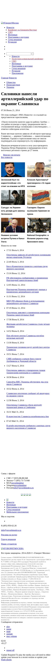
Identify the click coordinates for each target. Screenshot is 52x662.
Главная (4, 78)
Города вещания (8, 539)
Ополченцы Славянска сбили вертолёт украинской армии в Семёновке (24, 406)
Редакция (12, 42)
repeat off (10, 650)
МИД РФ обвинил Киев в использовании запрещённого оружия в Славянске (25, 302)
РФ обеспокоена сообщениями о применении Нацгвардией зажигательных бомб (27, 279)
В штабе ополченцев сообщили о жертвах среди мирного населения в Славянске (28, 426)
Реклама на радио (9, 535)
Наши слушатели (9, 544)
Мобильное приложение (17, 512)
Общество (11, 82)
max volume (11, 636)
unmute (9, 634)
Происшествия (13, 85)
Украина (10, 87)
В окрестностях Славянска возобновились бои (27, 416)
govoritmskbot (17, 483)
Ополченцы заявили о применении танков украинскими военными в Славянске (25, 371)
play (8, 626)
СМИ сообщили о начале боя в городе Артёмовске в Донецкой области (23, 360)
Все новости (6, 157)
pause (8, 629)
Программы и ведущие (18, 37)
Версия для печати (11, 155)
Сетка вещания (15, 39)
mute (8, 631)
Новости (10, 27)
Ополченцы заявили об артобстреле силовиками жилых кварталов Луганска (28, 256)
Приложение (17, 73)
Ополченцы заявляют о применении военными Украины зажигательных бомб (28, 313)
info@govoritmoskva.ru (23, 488)
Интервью (12, 35)
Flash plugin (6, 660)
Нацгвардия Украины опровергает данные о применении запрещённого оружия (26, 290)
